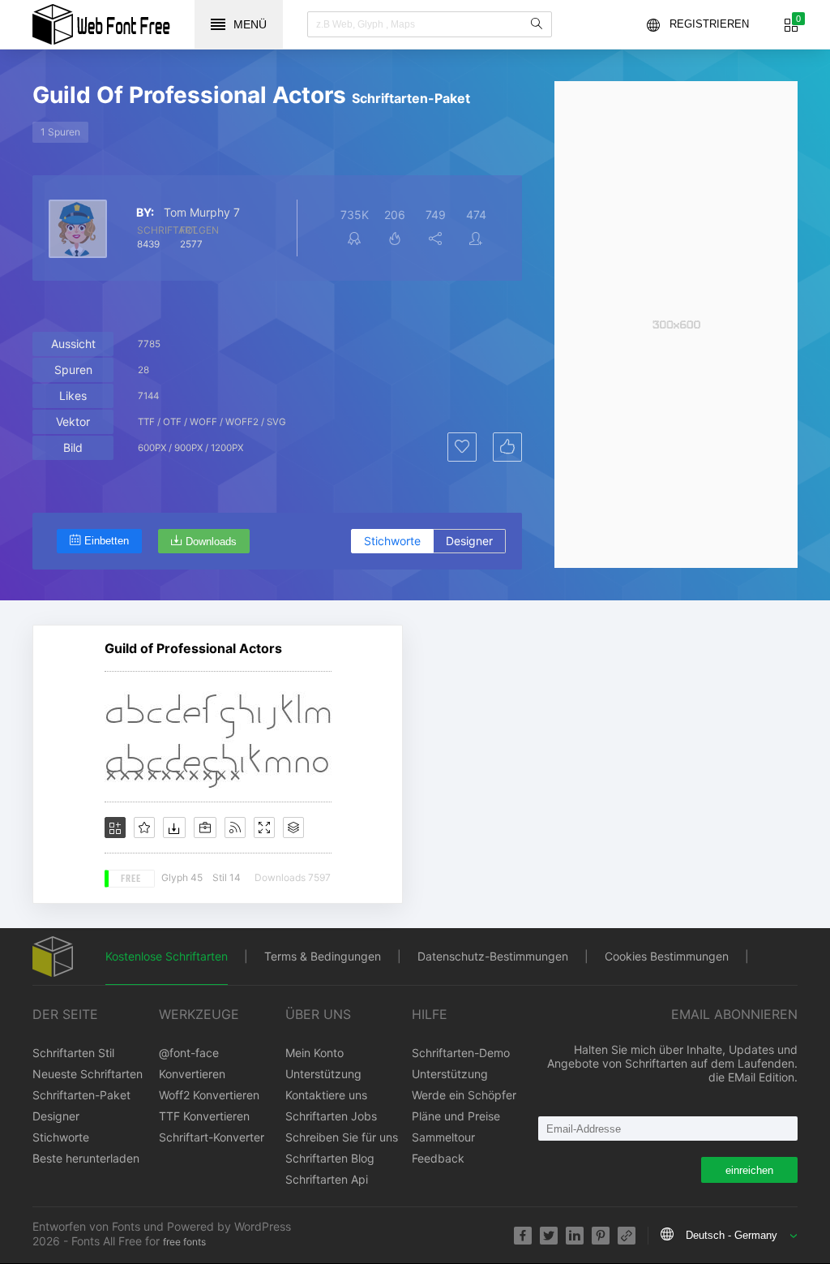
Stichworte (392, 541)
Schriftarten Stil (73, 1053)
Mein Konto (314, 1053)
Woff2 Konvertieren (209, 1095)
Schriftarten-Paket (81, 1095)
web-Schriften (101, 24)
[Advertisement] (676, 324)
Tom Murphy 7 (202, 212)
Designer (469, 541)
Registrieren (709, 24)
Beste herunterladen (85, 1158)
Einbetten (106, 541)
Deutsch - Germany (731, 1235)
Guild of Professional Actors (193, 648)
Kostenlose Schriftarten (166, 956)
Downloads (211, 541)
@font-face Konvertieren (192, 1063)
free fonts (184, 1242)
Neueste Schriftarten (87, 1074)
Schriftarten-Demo (461, 1053)
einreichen (749, 1170)
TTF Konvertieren (204, 1116)
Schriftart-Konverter (211, 1137)
